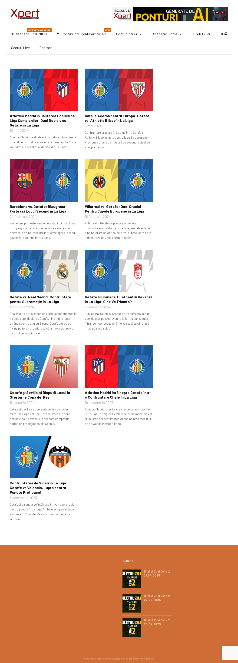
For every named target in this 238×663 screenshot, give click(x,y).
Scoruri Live (20, 47)
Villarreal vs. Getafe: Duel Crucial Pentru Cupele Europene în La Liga (114, 208)
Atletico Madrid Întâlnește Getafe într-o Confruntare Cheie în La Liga (118, 394)
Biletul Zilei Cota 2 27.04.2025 (157, 573)
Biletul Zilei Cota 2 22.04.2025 (157, 598)
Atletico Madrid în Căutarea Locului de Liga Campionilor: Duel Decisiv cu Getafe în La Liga (42, 120)
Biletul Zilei (201, 34)
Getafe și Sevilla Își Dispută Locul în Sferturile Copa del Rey (40, 394)
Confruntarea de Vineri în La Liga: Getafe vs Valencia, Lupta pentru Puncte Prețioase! (38, 487)
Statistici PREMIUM (30, 32)
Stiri (223, 34)
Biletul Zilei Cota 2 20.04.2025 (157, 622)
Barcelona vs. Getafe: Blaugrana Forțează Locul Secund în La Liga (38, 208)
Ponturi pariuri (127, 34)
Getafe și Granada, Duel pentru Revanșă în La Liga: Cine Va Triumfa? (118, 299)
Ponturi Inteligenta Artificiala (83, 32)
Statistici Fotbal (165, 34)
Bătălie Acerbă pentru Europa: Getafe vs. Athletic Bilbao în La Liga (117, 118)
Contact (46, 47)
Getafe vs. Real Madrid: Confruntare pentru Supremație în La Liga (40, 299)
